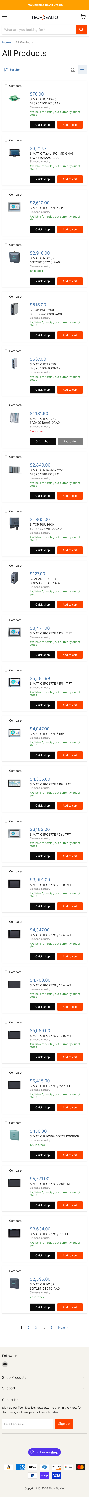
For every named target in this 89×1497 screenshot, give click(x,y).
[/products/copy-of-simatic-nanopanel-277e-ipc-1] (15, 833)
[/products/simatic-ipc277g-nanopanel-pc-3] (15, 984)
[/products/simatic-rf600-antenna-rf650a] (15, 1135)
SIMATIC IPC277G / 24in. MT (51, 1184)
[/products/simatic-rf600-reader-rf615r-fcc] (15, 257)
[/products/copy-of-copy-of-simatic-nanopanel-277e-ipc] (15, 1034)
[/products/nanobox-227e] (15, 469)
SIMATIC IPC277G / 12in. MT (50, 935)
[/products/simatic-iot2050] (15, 363)
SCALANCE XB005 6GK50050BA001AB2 (45, 581)
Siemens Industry (40, 107)
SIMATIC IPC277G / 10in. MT (50, 885)
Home (6, 42)
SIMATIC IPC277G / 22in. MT (51, 1086)
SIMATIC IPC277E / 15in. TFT (51, 684)
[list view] (82, 69)
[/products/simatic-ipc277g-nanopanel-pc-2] (15, 934)
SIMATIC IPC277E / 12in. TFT (51, 633)
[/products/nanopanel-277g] (15, 1233)
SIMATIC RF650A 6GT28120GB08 (54, 1136)
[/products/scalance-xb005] (15, 578)
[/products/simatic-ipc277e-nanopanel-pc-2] (15, 732)
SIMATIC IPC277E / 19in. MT (50, 784)
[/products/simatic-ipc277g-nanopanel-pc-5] (15, 1182)
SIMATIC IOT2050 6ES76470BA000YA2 (45, 366)
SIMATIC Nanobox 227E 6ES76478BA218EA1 (47, 472)
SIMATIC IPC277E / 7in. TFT (50, 208)
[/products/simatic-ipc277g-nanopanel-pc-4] (15, 1085)
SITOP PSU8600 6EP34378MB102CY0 (46, 527)
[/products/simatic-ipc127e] (15, 417)
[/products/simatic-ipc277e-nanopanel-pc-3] (15, 783)
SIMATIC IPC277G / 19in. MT (50, 1036)
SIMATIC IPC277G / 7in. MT (50, 1234)
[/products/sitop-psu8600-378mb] (15, 523)
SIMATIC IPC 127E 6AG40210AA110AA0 (45, 421)
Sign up (64, 1424)
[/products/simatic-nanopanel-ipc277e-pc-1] (15, 682)
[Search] (81, 29)
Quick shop (42, 124)
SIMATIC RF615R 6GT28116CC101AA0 (45, 260)
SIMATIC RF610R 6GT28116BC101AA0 (45, 1286)
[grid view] (73, 69)
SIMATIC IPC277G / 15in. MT (50, 985)
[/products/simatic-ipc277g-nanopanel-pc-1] (15, 883)
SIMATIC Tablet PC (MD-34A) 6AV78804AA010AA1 (51, 156)
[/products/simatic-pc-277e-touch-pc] (15, 207)
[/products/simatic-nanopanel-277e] (15, 632)
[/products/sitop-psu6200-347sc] (15, 309)
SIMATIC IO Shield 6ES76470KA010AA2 (45, 101)
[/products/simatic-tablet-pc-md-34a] (15, 152)
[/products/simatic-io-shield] (15, 98)
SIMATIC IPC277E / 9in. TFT (50, 834)
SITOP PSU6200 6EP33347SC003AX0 (46, 312)
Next (62, 1327)
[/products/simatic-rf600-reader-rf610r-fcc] (15, 1283)
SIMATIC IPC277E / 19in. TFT (51, 734)
